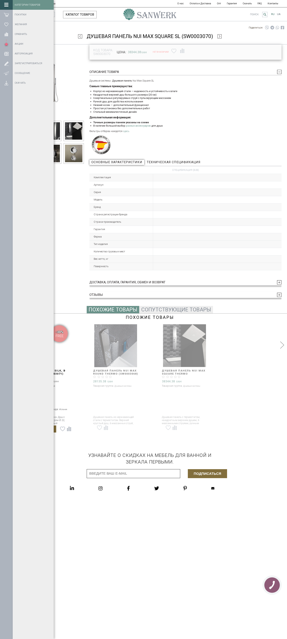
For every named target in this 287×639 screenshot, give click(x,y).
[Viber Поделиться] (267, 28)
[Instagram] (108, 488)
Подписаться (207, 474)
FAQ (260, 3)
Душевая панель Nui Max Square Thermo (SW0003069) (183, 373)
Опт (219, 3)
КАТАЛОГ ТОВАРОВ (80, 14)
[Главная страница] (150, 16)
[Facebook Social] (136, 488)
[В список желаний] (173, 50)
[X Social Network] (164, 488)
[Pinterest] (192, 488)
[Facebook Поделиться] (282, 28)
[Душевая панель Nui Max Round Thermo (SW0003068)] (115, 345)
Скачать (247, 3)
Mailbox (220, 488)
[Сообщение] (6, 73)
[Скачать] (6, 83)
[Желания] (6, 24)
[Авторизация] (6, 53)
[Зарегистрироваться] (6, 63)
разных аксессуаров (138, 125)
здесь (126, 131)
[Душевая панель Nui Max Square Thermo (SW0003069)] (184, 345)
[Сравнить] (6, 34)
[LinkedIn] (80, 488)
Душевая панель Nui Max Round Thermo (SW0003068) (115, 372)
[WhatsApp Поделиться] (277, 28)
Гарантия (232, 3)
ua (279, 14)
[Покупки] (6, 14)
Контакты (273, 3)
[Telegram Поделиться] (272, 28)
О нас (180, 3)
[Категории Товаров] (6, 5)
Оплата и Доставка (200, 3)
